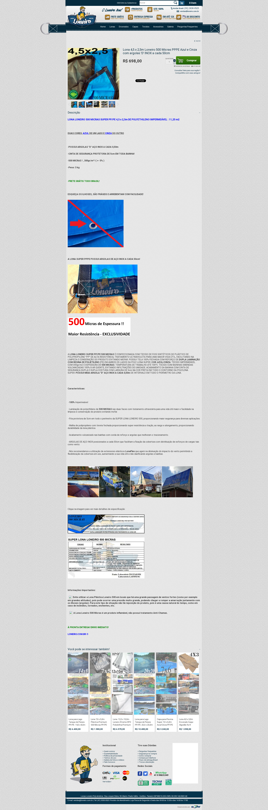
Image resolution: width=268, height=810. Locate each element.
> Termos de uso (109, 758)
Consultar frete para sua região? (187, 70)
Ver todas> (107, 782)
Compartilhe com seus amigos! (187, 73)
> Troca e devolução (146, 762)
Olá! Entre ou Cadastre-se (126, 3)
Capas (135, 27)
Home (103, 27)
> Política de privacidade (112, 756)
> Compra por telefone (147, 758)
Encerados (124, 27)
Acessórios (158, 27)
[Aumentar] (174, 60)
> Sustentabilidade (110, 754)
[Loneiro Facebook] (140, 773)
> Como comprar (144, 756)
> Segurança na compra (147, 754)
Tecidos (145, 27)
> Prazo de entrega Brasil (148, 760)
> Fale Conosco (109, 762)
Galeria (170, 27)
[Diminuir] (174, 63)
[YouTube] (150, 773)
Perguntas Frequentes (187, 27)
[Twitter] (145, 773)
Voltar (198, 41)
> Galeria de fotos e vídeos (113, 760)
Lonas (112, 27)
